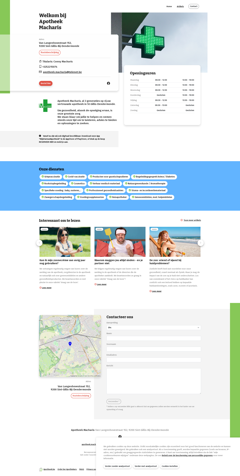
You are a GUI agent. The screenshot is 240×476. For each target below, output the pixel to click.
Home (169, 6)
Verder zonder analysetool (117, 466)
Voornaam (111, 344)
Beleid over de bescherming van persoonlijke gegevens (187, 455)
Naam (109, 333)
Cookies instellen (170, 466)
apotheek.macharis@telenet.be (62, 72)
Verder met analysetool (146, 466)
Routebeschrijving (50, 52)
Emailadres (111, 355)
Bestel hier (46, 83)
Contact (193, 6)
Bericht (109, 365)
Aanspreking (112, 322)
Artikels (180, 6)
